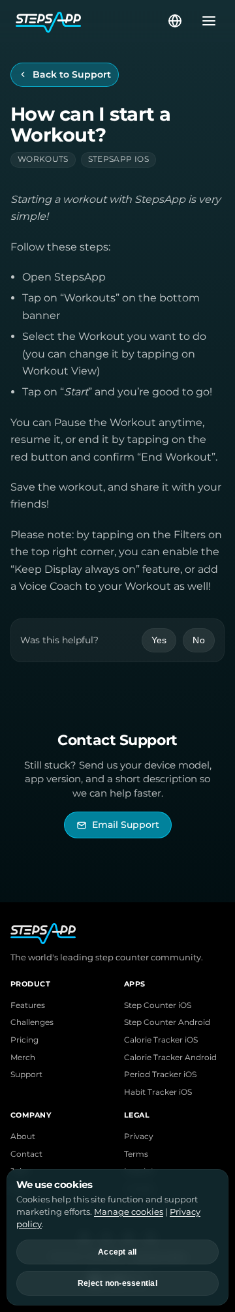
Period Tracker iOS (160, 1074)
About (22, 1136)
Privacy (138, 1136)
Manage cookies (128, 1211)
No (199, 640)
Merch (22, 1057)
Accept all (117, 1252)
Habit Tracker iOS (158, 1092)
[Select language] (175, 21)
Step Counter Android (167, 1022)
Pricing (24, 1040)
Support (26, 1074)
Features (27, 1005)
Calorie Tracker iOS (161, 1040)
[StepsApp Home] (91, 21)
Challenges (32, 1022)
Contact (26, 1154)
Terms (136, 1154)
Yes (159, 640)
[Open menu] (205, 21)
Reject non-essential (117, 1283)
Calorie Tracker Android (170, 1057)
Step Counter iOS (157, 1005)
